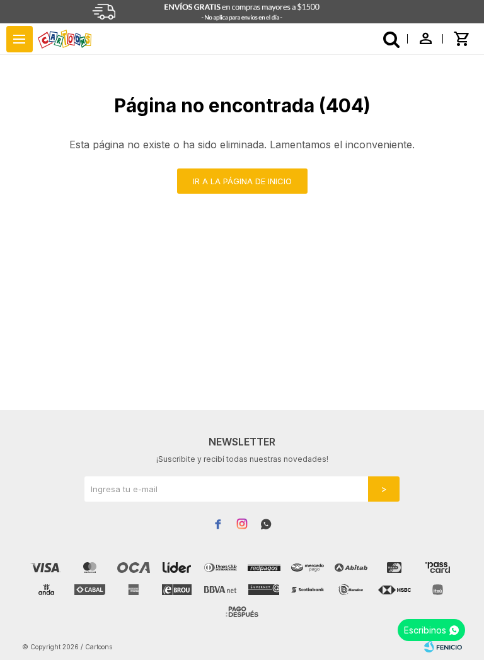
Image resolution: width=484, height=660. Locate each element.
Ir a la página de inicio (242, 181)
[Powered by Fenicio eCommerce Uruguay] (443, 646)
